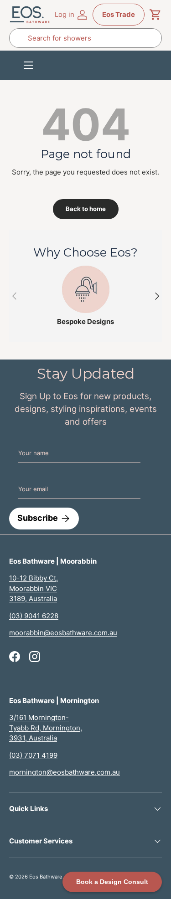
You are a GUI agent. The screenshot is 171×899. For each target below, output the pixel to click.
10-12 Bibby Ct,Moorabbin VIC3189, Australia (33, 588)
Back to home (86, 208)
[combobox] (85, 38)
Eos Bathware (45, 876)
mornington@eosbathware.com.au (64, 772)
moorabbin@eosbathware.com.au (63, 632)
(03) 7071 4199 (33, 755)
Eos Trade (118, 14)
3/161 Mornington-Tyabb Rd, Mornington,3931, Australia (45, 727)
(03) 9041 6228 (33, 615)
